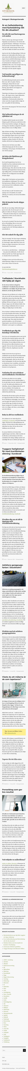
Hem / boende (7, 994)
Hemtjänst (6, 996)
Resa (5, 1023)
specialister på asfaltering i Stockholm (12, 620)
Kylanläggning (7, 1002)
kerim (5, 443)
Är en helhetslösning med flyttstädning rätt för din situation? (13, 27)
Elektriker (6, 986)
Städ (5, 1034)
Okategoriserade (17, 272)
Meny (23, 8)
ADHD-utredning (8, 960)
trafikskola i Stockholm (8, 420)
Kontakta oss (5, 1064)
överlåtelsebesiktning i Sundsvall (11, 513)
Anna (5, 559)
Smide (5, 1030)
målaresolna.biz (11, 733)
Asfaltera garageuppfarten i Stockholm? (12, 566)
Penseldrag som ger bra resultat (12, 790)
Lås (4, 1003)
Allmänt (6, 963)
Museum (6, 1011)
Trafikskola (7, 1040)
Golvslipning (7, 992)
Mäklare (6, 1007)
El (4, 984)
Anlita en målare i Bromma (9, 863)
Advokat (6, 961)
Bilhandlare (7, 969)
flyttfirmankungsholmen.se (9, 269)
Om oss (4, 1060)
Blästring (6, 971)
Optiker (6, 1015)
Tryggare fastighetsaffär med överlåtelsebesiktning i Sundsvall (13, 451)
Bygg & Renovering (9, 977)
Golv (5, 990)
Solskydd (6, 1032)
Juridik (5, 998)
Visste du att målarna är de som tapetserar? (14, 678)
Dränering (6, 981)
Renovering (7, 1021)
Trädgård (6, 1038)
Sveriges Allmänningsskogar (8, 1068)
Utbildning (6, 1042)
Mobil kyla (6, 1009)
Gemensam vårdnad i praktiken (12, 946)
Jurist (5, 1000)
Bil (4, 967)
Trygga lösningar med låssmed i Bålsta (14, 948)
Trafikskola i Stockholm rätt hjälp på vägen (13, 279)
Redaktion (6, 671)
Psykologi (6, 1019)
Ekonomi (6, 982)
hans (5, 272)
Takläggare (7, 1036)
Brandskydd (7, 973)
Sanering (6, 1024)
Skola (5, 1026)
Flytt (5, 988)
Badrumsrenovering (9, 965)
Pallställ (6, 1017)
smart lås (6, 1028)
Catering (6, 979)
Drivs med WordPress (20, 1068)
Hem (3, 1057)
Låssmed (6, 1005)
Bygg (5, 975)
